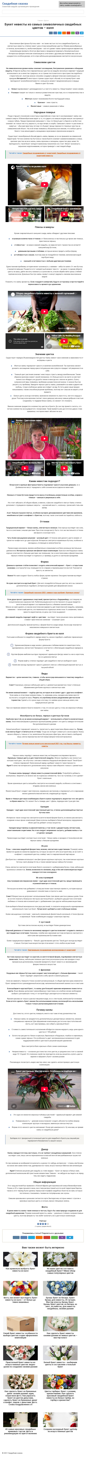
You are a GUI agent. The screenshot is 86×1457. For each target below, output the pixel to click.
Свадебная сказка (15, 3)
